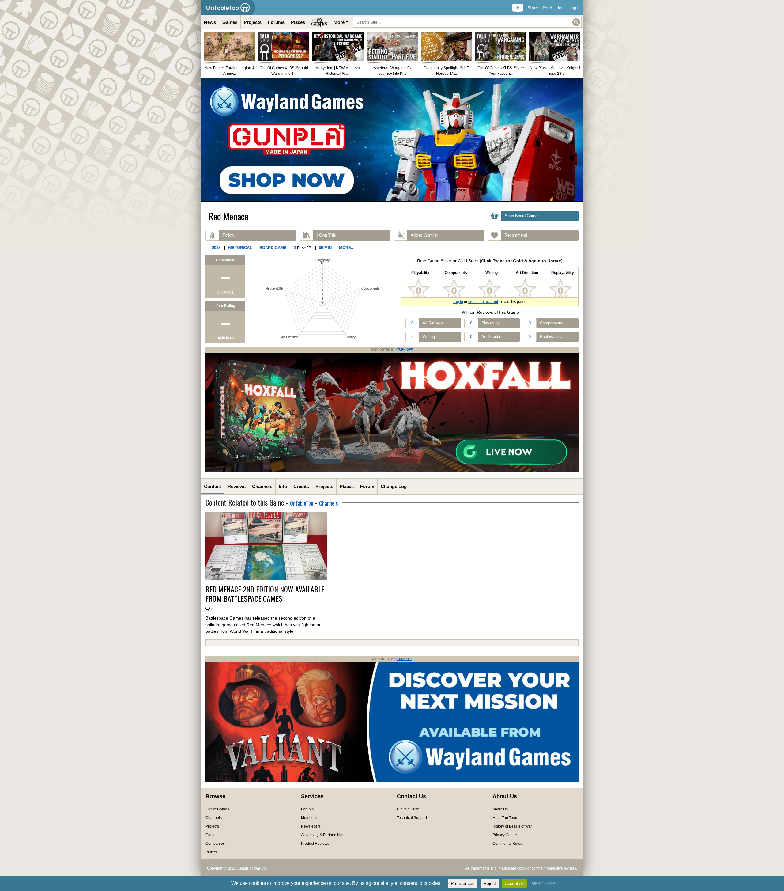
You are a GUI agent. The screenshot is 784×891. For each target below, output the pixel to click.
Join (561, 7)
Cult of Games (217, 809)
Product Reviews (315, 843)
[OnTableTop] (228, 7)
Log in (575, 7)
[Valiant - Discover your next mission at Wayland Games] (392, 780)
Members (309, 818)
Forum (367, 486)
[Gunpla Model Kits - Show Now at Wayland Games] (392, 139)
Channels (262, 486)
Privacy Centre (504, 835)
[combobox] (467, 22)
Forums (276, 22)
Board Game (273, 247)
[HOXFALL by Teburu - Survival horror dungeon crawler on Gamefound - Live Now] (392, 471)
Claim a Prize (408, 809)
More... (347, 247)
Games (229, 22)
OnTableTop (301, 503)
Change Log (394, 486)
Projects (253, 22)
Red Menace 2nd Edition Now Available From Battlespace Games (264, 593)
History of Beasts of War (512, 826)
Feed (547, 7)
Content (212, 486)
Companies (215, 843)
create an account (483, 302)
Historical (240, 247)
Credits (301, 486)
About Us (500, 809)
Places (298, 22)
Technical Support (412, 818)
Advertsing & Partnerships (322, 835)
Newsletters (311, 826)
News (210, 22)
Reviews (237, 486)
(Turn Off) (404, 349)
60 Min (325, 247)
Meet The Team (505, 818)
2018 (216, 247)
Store (533, 7)
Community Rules (507, 843)
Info (283, 486)
